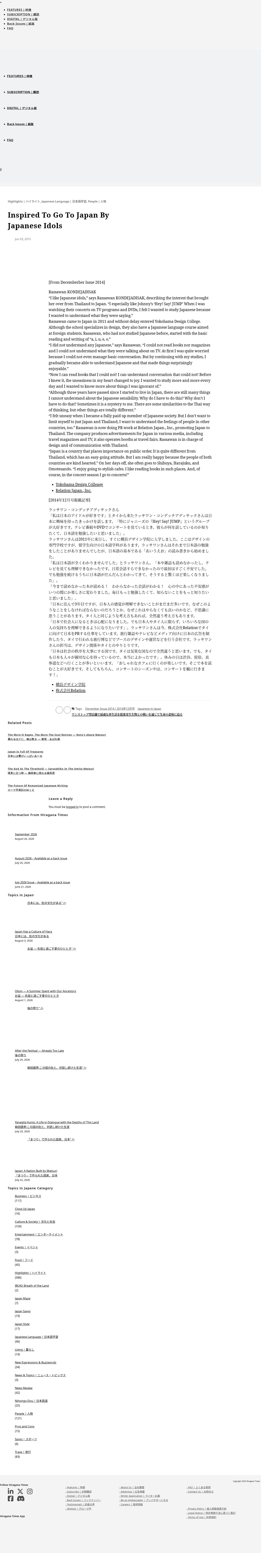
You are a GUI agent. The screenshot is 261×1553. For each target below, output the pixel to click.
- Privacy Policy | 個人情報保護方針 (206, 1508)
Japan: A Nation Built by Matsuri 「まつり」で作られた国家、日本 (36, 1173)
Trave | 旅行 (23, 1452)
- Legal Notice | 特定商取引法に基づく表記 (210, 1513)
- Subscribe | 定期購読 (78, 1491)
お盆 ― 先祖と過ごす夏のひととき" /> (51, 949)
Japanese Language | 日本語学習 (64, 201)
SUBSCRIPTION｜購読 (23, 14)
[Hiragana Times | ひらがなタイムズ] (130, 54)
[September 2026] (134, 826)
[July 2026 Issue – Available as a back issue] (134, 874)
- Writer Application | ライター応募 (139, 1496)
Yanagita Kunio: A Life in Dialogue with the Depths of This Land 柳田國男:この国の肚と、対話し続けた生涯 (57, 1124)
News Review (23, 1388)
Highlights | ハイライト (24, 201)
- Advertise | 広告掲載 (132, 1491)
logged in (72, 807)
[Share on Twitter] (67, 709)
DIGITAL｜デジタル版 (22, 19)
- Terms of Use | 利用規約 (201, 1517)
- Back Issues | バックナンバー (83, 1500)
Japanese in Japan (149, 709)
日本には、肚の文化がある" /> (46, 903)
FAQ (10, 28)
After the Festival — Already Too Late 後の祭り (39, 1053)
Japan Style (22, 1324)
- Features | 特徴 (75, 1487)
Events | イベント (26, 1247)
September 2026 (26, 834)
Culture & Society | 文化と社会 (35, 1222)
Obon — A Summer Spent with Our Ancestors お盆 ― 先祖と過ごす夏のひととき (45, 993)
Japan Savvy (23, 1311)
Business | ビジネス (28, 1196)
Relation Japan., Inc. (73, 490)
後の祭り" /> (35, 1008)
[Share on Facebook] (59, 709)
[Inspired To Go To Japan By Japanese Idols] (194, 233)
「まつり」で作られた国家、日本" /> (51, 1139)
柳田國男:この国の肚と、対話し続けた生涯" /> (56, 1068)
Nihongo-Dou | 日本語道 (31, 1401)
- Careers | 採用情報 (131, 1504)
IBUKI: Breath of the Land (32, 1286)
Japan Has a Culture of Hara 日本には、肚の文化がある (33, 934)
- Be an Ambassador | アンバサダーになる (143, 1500)
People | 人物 (97, 201)
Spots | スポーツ (26, 1439)
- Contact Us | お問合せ (200, 1491)
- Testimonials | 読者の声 (80, 1504)
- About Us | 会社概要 (131, 1487)
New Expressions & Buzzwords (35, 1362)
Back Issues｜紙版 (21, 24)
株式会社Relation (71, 690)
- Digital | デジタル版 (77, 1496)
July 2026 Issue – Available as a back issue (42, 882)
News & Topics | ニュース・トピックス (40, 1375)
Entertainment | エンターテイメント (39, 1234)
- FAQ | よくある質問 (198, 1487)
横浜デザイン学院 (70, 684)
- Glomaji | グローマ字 (78, 1508)
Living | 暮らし (24, 1350)
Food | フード (24, 1260)
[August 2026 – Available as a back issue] (134, 850)
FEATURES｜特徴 (19, 10)
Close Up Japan (25, 1209)
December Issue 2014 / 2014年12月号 (110, 709)
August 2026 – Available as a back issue (41, 858)
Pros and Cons (24, 1426)
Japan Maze (22, 1298)
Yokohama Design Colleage (79, 484)
